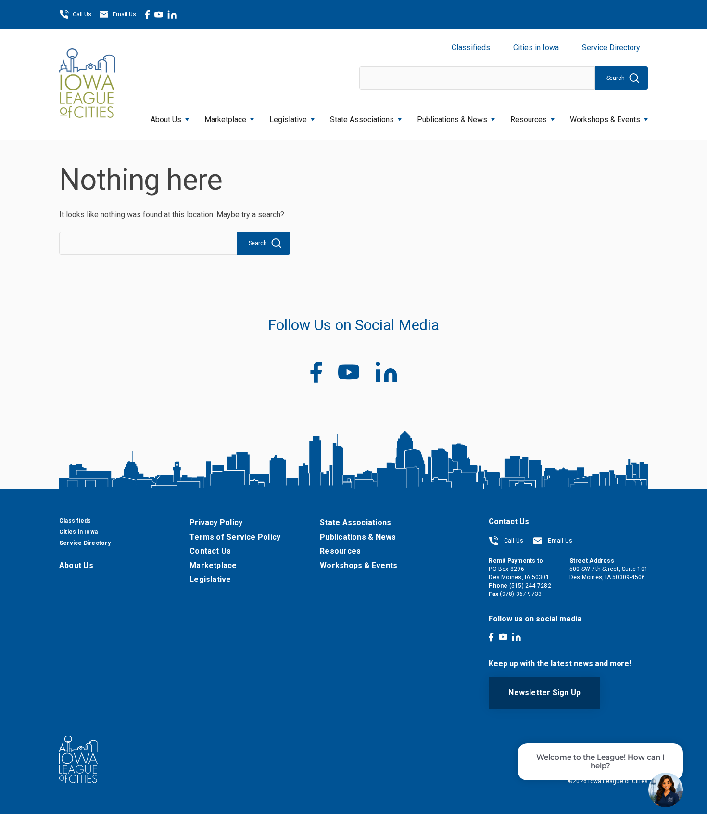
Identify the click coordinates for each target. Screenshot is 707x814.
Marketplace (225, 119)
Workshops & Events (605, 119)
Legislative (288, 119)
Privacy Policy (215, 522)
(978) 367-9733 (521, 594)
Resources (528, 119)
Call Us (82, 14)
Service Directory (611, 47)
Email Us (124, 14)
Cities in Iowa (536, 47)
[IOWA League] (87, 84)
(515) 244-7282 (530, 585)
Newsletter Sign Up (544, 692)
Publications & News (358, 537)
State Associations (362, 119)
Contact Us (210, 551)
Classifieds (471, 47)
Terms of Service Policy (234, 537)
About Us (166, 119)
